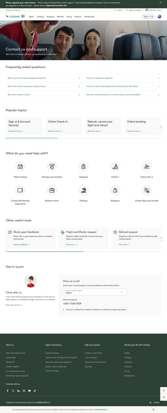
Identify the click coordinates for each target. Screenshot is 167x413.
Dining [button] (69, 17)
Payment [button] (78, 17)
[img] (160, 2)
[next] (161, 127)
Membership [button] (89, 17)
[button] (153, 409)
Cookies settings (52, 371)
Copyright (9, 402)
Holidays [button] (40, 17)
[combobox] (93, 293)
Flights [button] (31, 17)
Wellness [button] (60, 17)
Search (119, 10)
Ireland (156, 402)
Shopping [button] (50, 17)
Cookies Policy (100, 409)
